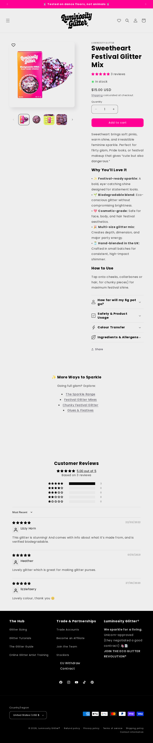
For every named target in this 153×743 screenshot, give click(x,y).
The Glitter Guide (21, 646)
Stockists (63, 655)
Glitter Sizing (18, 629)
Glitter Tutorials (20, 638)
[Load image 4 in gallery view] (61, 119)
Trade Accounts (68, 629)
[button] (8, 20)
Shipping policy (135, 728)
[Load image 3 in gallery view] (49, 119)
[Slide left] (13, 119)
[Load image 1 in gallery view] (23, 119)
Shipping (97, 95)
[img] (21, 523)
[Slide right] (72, 119)
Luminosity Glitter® (49, 728)
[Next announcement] (146, 4)
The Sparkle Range (80, 394)
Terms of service (112, 728)
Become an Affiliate (71, 638)
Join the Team (67, 646)
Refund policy (72, 728)
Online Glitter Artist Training (29, 655)
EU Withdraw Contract (70, 666)
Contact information (132, 731)
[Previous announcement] (7, 4)
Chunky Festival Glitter (81, 405)
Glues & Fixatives (80, 410)
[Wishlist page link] (119, 20)
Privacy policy (91, 728)
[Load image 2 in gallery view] (36, 119)
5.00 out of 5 (86, 471)
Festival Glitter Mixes (80, 399)
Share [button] (99, 349)
